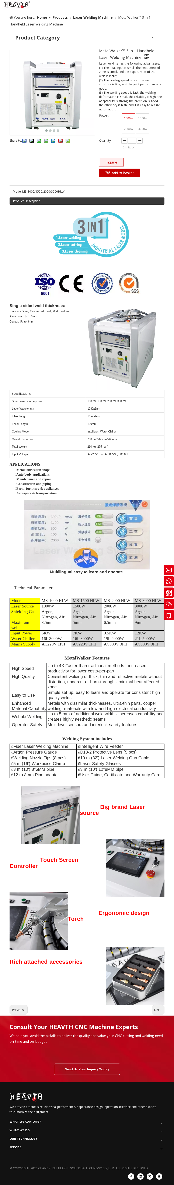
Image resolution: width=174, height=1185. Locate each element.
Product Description (26, 201)
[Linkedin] (140, 1176)
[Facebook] (131, 1176)
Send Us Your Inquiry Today (87, 1069)
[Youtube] (159, 1176)
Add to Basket (123, 172)
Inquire (111, 162)
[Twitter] (150, 1176)
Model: (17, 191)
